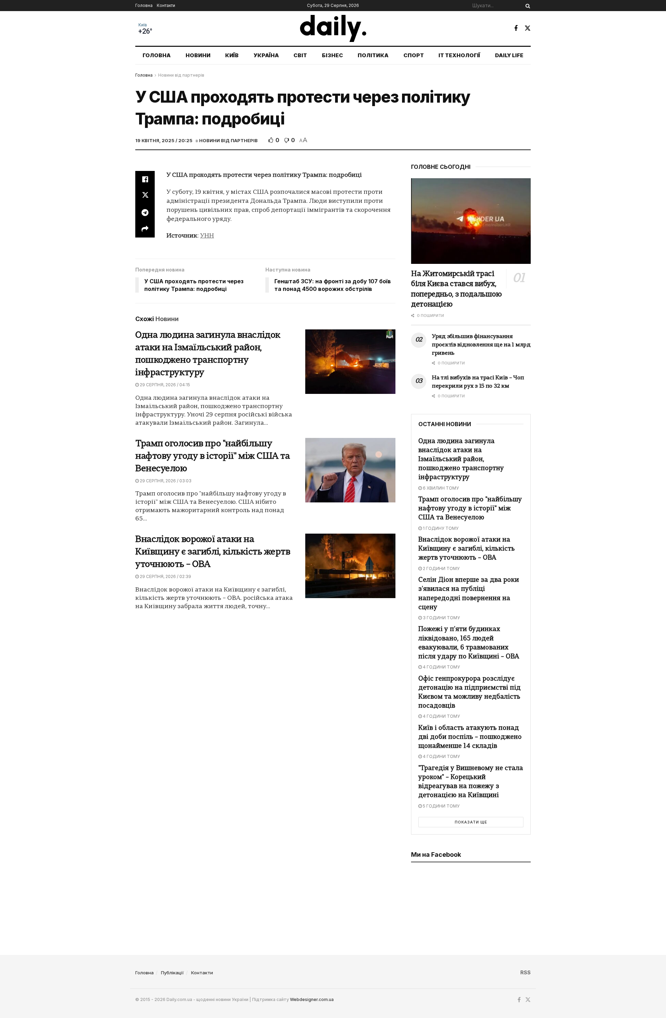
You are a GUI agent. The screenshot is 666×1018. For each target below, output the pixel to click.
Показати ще (471, 822)
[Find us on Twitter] (527, 28)
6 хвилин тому (440, 488)
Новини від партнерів (181, 75)
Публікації (172, 972)
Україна (266, 55)
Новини (198, 55)
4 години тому (441, 667)
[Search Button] (526, 5)
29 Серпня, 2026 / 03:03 (165, 480)
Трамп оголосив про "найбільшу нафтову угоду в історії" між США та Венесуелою (212, 456)
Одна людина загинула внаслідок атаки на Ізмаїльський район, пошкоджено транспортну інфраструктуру (461, 459)
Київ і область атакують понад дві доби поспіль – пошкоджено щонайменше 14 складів (470, 737)
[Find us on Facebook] (516, 28)
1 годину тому (440, 528)
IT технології (459, 55)
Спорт (413, 55)
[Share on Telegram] (145, 212)
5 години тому (441, 806)
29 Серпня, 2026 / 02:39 (165, 576)
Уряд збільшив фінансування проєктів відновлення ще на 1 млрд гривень (481, 345)
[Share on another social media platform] (145, 229)
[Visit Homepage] (333, 28)
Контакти (166, 5)
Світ (300, 55)
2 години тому (441, 568)
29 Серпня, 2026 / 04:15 (164, 384)
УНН (207, 236)
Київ (142, 25)
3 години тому (441, 617)
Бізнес (332, 55)
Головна (144, 5)
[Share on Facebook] (145, 179)
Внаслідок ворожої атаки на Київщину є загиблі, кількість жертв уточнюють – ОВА (212, 552)
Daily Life (509, 55)
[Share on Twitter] (145, 196)
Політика (373, 55)
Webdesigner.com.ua (312, 999)
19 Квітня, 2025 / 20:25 (164, 140)
